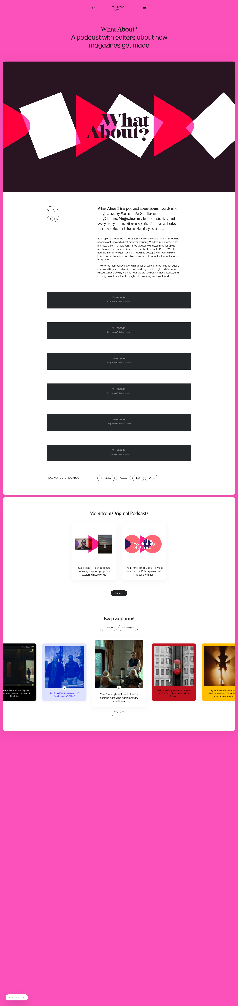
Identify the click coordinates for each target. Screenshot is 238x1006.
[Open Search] (93, 8)
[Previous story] (115, 714)
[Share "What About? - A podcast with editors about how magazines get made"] (50, 219)
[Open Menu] (144, 8)
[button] (119, 127)
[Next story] (123, 714)
